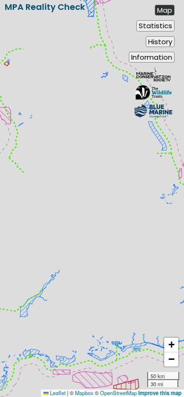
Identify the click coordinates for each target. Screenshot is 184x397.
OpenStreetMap (118, 393)
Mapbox (84, 393)
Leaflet (57, 393)
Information (151, 57)
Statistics (155, 26)
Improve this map (160, 393)
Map (164, 10)
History (160, 42)
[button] (171, 345)
